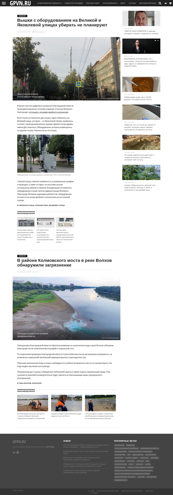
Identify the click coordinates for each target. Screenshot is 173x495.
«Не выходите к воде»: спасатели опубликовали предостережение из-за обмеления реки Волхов (99, 416)
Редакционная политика (132, 491)
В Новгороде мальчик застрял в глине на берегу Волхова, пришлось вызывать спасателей (31, 416)
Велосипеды (120, 461)
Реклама (149, 491)
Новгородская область (49, 3)
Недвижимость (121, 480)
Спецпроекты (110, 3)
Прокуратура (151, 455)
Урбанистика (41, 205)
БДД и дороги (138, 455)
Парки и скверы (132, 458)
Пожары (140, 461)
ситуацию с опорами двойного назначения (48, 112)
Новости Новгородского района (140, 467)
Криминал (144, 458)
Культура (139, 464)
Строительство (121, 464)
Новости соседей (74, 3)
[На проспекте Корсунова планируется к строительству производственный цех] (46, 227)
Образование (120, 467)
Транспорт (119, 458)
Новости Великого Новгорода (140, 451)
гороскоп (130, 461)
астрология (151, 477)
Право (147, 464)
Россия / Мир (92, 3)
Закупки (141, 477)
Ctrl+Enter (50, 447)
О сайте (91, 491)
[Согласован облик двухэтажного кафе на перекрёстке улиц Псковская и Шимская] (26, 227)
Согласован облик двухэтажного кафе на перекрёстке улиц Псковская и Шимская (25, 235)
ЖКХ (147, 461)
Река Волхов (25, 383)
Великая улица (27, 205)
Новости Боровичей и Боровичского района (132, 474)
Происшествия (120, 451)
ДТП (129, 455)
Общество (130, 445)
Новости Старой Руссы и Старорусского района (133, 470)
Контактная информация (108, 491)
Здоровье (154, 458)
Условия (94, 493)
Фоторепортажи (147, 3)
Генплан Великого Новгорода (126, 448)
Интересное (119, 445)
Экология (36, 383)
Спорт (131, 464)
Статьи (132, 3)
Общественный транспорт (125, 477)
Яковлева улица (57, 205)
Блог (123, 3)
